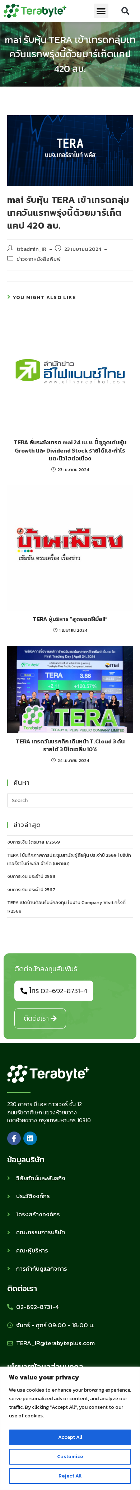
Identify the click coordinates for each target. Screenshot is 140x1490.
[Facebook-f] (14, 1138)
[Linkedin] (30, 1138)
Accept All (70, 1437)
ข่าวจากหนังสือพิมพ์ (39, 259)
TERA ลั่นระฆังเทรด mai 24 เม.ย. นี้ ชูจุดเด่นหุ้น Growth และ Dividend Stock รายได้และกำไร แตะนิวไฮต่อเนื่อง (70, 450)
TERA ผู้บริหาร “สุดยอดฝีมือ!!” (70, 619)
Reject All (70, 1476)
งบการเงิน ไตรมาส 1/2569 (33, 842)
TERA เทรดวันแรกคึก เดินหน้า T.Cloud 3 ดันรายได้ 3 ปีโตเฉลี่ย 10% (70, 745)
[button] (101, 11)
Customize (70, 1456)
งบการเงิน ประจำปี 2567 (31, 889)
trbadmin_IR (31, 249)
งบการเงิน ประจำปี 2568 (31, 876)
